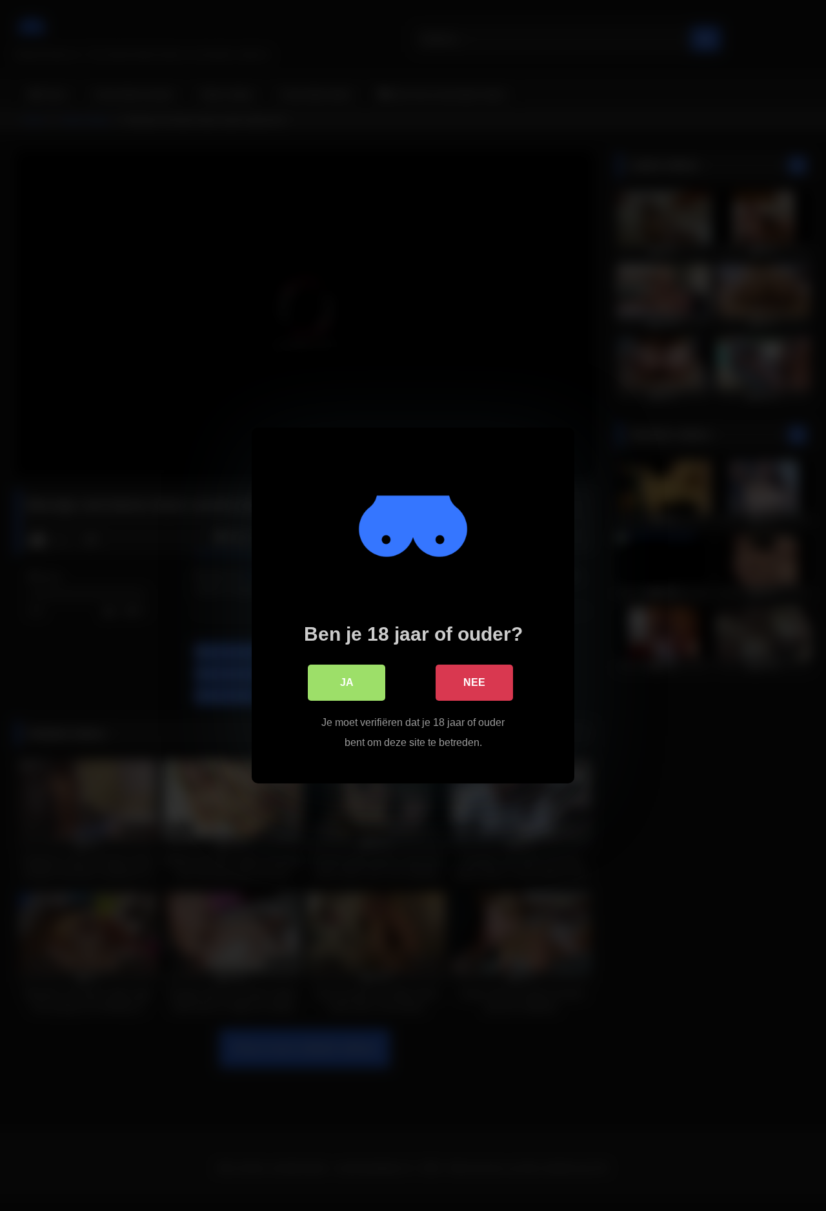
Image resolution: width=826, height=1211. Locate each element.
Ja (347, 682)
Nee (474, 682)
